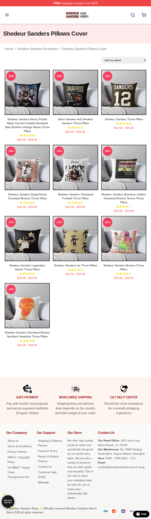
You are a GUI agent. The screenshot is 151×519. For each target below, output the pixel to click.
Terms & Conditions (19, 446)
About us (12, 440)
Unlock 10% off (8, 502)
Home (9, 49)
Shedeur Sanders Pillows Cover (84, 49)
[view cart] (144, 15)
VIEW (27, 111)
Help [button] (143, 514)
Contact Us (45, 466)
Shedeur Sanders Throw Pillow (124, 119)
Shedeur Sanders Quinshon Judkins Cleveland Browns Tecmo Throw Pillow (123, 198)
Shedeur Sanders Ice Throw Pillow (75, 265)
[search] (132, 15)
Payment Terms (47, 451)
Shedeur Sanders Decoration (37, 49)
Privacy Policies (17, 451)
